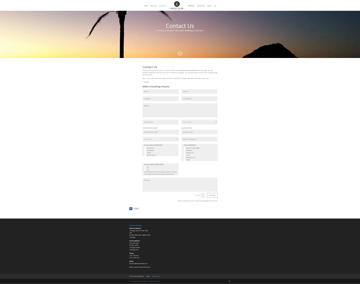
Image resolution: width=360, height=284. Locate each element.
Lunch (188, 155)
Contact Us (162, 6)
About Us (154, 6)
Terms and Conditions (136, 276)
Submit (212, 195)
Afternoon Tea (190, 157)
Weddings (191, 6)
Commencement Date (150, 128)
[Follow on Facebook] (130, 208)
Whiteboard (150, 148)
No (148, 170)
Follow (136, 208)
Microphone (150, 150)
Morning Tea (190, 153)
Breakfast (189, 150)
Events (209, 6)
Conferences (201, 6)
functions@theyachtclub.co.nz (138, 263)
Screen (149, 153)
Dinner (188, 160)
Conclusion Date (186, 128)
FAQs (148, 276)
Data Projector (151, 155)
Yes (148, 167)
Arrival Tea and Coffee (193, 148)
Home (146, 6)
